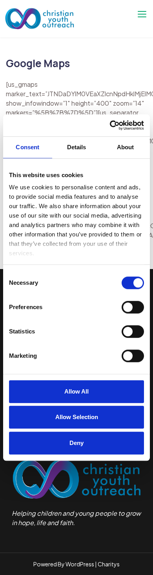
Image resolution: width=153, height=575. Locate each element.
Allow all (76, 391)
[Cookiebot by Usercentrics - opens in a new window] (110, 125)
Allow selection (76, 417)
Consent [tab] (27, 147)
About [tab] (125, 147)
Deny (76, 442)
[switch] (133, 307)
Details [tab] (76, 147)
